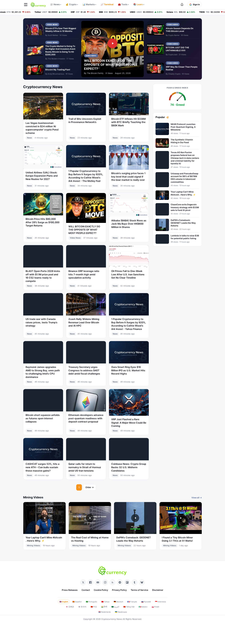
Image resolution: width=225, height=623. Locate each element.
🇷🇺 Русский (146, 602)
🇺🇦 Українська (121, 612)
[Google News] (98, 582)
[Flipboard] (127, 582)
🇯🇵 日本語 (70, 607)
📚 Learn (138, 4)
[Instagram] (105, 582)
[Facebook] (90, 582)
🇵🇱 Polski (155, 607)
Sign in (196, 4)
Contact (86, 590)
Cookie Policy (101, 590)
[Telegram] (120, 582)
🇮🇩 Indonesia (160, 602)
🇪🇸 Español (77, 602)
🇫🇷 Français (132, 602)
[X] (83, 582)
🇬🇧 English (63, 602)
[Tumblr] (134, 582)
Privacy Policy (119, 590)
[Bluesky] (142, 582)
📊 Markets (89, 4)
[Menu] (25, 4)
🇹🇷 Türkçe (105, 602)
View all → (196, 497)
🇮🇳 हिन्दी (104, 607)
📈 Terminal (107, 4)
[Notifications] (182, 4)
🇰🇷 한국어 (82, 607)
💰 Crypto (72, 4)
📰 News (55, 4)
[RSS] (112, 582)
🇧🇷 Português (91, 602)
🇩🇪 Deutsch (118, 602)
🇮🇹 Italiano (143, 607)
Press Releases (70, 590)
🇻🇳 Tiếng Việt (129, 607)
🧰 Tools (123, 4)
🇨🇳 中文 (94, 607)
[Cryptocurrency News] (38, 4)
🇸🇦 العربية (115, 607)
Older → (89, 487)
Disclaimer (157, 590)
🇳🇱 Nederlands (104, 612)
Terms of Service (139, 590)
